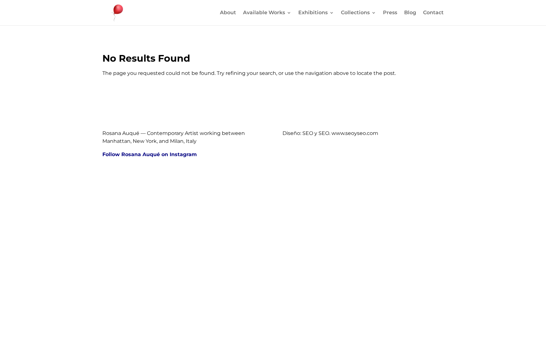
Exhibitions (313, 12)
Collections (355, 12)
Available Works (264, 12)
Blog (410, 12)
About (228, 12)
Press (390, 12)
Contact (433, 12)
